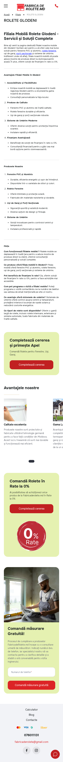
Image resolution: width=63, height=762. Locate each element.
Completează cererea (31, 364)
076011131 (31, 735)
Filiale (18, 15)
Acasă (7, 15)
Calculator (31, 709)
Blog (31, 715)
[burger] (6, 5)
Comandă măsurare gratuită (31, 685)
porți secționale (24, 53)
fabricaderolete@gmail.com (31, 742)
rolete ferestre (49, 50)
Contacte (31, 720)
